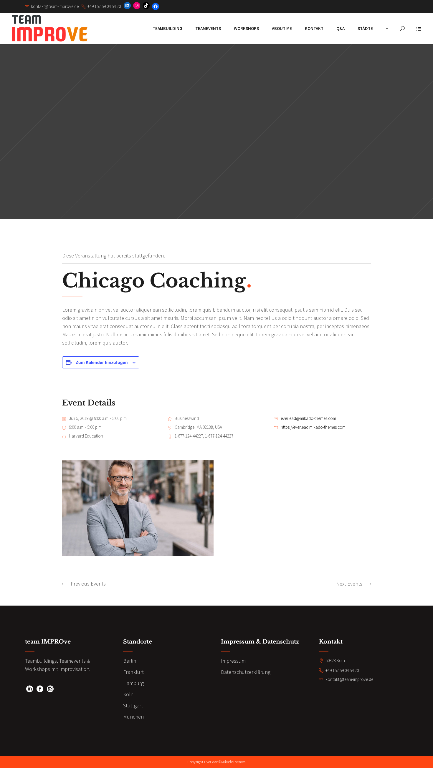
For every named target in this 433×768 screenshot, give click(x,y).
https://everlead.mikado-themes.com (313, 427)
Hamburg (133, 683)
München (133, 716)
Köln (128, 694)
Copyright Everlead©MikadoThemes (216, 761)
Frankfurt (133, 672)
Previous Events (88, 583)
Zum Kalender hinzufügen (102, 362)
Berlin (129, 660)
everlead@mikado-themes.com (308, 418)
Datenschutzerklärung (245, 672)
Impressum (233, 660)
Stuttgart (133, 705)
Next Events (349, 583)
